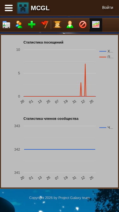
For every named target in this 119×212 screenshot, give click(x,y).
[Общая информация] (6, 25)
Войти (107, 7)
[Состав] (19, 25)
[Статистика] (95, 25)
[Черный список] (82, 25)
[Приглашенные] (31, 25)
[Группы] (44, 25)
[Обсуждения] (57, 25)
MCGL (40, 7)
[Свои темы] (70, 25)
